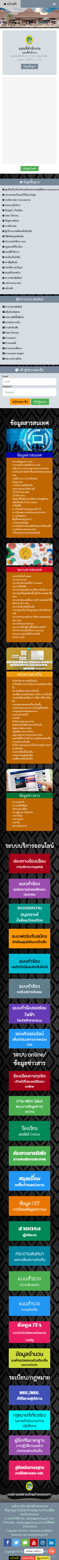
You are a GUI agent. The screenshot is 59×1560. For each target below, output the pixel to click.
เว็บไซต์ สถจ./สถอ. (21, 492)
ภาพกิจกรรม (10, 225)
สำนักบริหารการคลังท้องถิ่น (24, 680)
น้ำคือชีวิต (17, 505)
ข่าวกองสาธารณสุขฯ (14, 353)
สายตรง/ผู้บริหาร (12, 205)
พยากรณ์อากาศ (19, 825)
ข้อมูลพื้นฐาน (29, 66)
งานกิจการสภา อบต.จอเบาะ (17, 199)
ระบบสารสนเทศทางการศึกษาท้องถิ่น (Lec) (32, 589)
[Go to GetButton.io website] (52, 1557)
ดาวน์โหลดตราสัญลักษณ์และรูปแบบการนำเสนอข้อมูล (22, 519)
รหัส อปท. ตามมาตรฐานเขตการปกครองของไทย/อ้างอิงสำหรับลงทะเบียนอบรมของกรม (32, 472)
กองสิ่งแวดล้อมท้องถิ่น (22, 758)
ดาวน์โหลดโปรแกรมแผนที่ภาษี (26, 509)
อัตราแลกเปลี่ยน (19, 808)
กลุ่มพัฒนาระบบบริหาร (23, 731)
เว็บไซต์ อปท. (18, 495)
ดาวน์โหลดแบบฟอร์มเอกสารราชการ (29, 512)
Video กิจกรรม (11, 215)
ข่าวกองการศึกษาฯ (13, 348)
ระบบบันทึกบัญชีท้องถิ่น (23, 606)
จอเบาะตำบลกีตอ (13, 358)
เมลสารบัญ (28, 1558)
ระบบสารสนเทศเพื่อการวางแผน (27, 582)
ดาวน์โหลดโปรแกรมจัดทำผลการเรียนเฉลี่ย (31, 525)
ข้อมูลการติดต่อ (11, 220)
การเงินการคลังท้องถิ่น (22, 485)
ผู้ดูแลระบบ (43, 1558)
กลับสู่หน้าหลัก (29, 168)
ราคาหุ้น (16, 822)
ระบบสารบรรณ (19, 579)
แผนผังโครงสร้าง (12, 272)
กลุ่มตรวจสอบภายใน (21, 728)
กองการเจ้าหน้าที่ (20, 714)
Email (5, 376)
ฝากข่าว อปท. (18, 637)
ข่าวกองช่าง (10, 337)
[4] (29, 17)
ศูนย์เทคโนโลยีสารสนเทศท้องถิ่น (27, 724)
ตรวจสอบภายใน (12, 322)
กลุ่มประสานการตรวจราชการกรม (27, 734)
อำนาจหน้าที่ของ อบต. (15, 241)
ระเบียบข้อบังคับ (12, 257)
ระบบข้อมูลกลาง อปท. (22, 461)
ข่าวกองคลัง (10, 342)
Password (7, 386)
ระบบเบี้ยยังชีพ (19, 586)
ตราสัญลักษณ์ (10, 262)
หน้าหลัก (11, 4)
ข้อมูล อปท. (17, 481)
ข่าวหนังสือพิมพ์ (19, 805)
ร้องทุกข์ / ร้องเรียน (13, 210)
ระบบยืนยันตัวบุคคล (21, 576)
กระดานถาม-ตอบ (12, 282)
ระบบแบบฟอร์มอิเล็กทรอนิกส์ (26, 633)
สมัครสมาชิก (20, 402)
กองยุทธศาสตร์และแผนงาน (25, 711)
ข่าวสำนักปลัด (11, 327)
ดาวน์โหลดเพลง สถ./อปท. (24, 529)
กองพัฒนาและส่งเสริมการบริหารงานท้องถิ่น (32, 694)
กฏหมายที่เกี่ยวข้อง (13, 246)
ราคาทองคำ (17, 819)
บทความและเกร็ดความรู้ (23, 488)
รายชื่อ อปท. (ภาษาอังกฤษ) (25, 478)
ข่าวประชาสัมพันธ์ (13, 277)
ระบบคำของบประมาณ (23, 623)
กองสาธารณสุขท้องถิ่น (22, 755)
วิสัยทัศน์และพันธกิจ (14, 236)
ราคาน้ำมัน (17, 815)
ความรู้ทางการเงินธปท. (22, 812)
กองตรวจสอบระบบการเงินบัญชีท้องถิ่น (30, 707)
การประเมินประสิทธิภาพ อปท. (26, 464)
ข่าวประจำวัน (18, 802)
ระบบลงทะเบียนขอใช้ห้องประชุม (20, 194)
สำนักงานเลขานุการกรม (23, 721)
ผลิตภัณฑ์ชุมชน (12, 311)
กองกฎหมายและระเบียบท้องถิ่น (26, 704)
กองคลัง (16, 717)
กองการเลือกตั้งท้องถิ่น (22, 751)
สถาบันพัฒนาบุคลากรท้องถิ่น (25, 690)
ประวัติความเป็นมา (13, 267)
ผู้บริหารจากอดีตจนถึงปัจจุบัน (18, 231)
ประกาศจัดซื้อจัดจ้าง (14, 317)
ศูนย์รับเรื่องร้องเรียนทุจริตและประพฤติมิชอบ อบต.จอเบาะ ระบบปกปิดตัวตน (31, 189)
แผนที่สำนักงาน (30, 48)
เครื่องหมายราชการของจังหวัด (26, 532)
